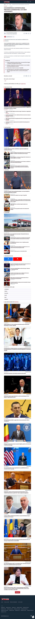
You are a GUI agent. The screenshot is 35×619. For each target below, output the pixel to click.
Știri (7, 4)
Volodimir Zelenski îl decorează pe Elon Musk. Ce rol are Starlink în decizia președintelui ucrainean (18, 66)
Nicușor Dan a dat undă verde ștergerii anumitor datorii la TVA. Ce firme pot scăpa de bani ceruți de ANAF (17, 540)
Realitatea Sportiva (8, 607)
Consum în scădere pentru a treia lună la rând (18, 251)
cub (5, 80)
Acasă (5, 4)
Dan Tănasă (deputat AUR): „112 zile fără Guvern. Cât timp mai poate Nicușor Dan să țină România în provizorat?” (17, 564)
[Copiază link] (24, 33)
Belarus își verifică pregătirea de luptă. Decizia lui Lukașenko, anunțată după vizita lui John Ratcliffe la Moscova (19, 167)
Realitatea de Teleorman (30, 610)
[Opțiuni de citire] (33, 617)
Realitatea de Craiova (23, 610)
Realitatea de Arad (11, 610)
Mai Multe (17, 592)
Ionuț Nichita (29, 514)
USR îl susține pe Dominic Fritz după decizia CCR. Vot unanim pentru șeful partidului (19, 278)
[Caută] (28, 2)
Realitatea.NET (3, 607)
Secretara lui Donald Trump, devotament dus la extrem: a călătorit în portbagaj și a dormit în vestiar (20, 264)
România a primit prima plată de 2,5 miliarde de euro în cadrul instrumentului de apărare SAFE (20, 247)
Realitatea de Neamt (19, 607)
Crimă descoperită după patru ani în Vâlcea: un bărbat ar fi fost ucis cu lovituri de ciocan (20, 162)
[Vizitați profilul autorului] (5, 33)
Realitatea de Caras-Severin (4, 610)
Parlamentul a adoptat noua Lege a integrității (15, 67)
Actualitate (6, 109)
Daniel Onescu (28, 394)
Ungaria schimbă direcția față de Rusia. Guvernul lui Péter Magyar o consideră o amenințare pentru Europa (18, 63)
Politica (10, 4)
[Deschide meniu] (30, 2)
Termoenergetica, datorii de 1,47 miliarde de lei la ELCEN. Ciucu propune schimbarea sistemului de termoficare (20, 238)
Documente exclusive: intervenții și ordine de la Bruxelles (15, 373)
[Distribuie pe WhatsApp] (28, 33)
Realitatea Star (14, 607)
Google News (23, 83)
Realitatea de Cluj (17, 610)
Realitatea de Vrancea (26, 607)
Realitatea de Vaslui (3, 611)
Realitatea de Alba (13, 32)
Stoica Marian (29, 442)
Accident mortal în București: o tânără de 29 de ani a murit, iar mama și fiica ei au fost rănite (19, 273)
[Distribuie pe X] (30, 33)
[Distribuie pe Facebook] (26, 33)
